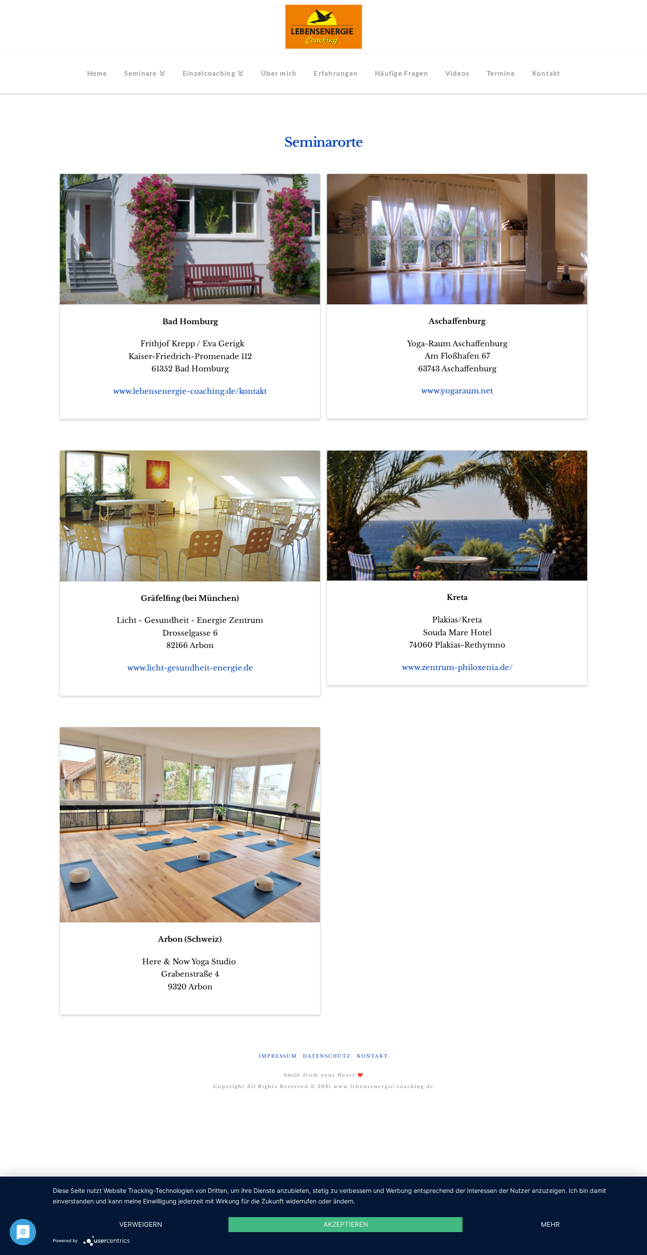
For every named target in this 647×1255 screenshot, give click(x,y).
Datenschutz (327, 1056)
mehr (550, 1224)
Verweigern (140, 1224)
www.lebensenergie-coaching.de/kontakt (190, 391)
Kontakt (372, 1056)
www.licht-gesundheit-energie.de (190, 668)
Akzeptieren (346, 1224)
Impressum (278, 1056)
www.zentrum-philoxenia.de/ (457, 667)
